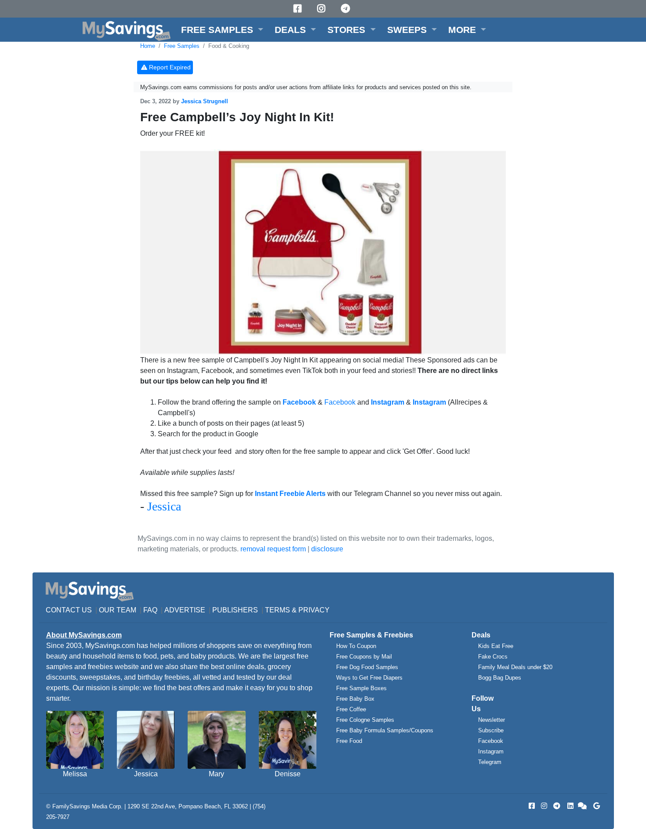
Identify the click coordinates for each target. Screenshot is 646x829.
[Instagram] (322, 8)
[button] (222, 29)
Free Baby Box (355, 698)
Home (147, 46)
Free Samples (182, 46)
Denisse (288, 774)
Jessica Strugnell (204, 101)
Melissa (75, 774)
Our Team (117, 610)
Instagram (491, 751)
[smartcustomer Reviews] (582, 806)
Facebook (340, 402)
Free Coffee (351, 709)
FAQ (150, 610)
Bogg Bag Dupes (499, 677)
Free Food (349, 741)
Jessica (164, 506)
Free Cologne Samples (365, 720)
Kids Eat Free (495, 646)
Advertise (184, 610)
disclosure (327, 549)
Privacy (314, 610)
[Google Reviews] (595, 806)
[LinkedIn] (569, 806)
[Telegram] (347, 8)
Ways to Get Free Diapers (369, 677)
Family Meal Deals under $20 (515, 667)
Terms (277, 610)
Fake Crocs (493, 656)
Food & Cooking (228, 46)
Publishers (235, 610)
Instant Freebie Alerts (290, 493)
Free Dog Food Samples (367, 667)
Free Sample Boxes (361, 688)
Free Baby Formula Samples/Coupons (384, 730)
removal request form (273, 549)
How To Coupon (356, 646)
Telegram (489, 762)
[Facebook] (298, 8)
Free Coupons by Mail (364, 656)
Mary (216, 774)
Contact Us (69, 610)
